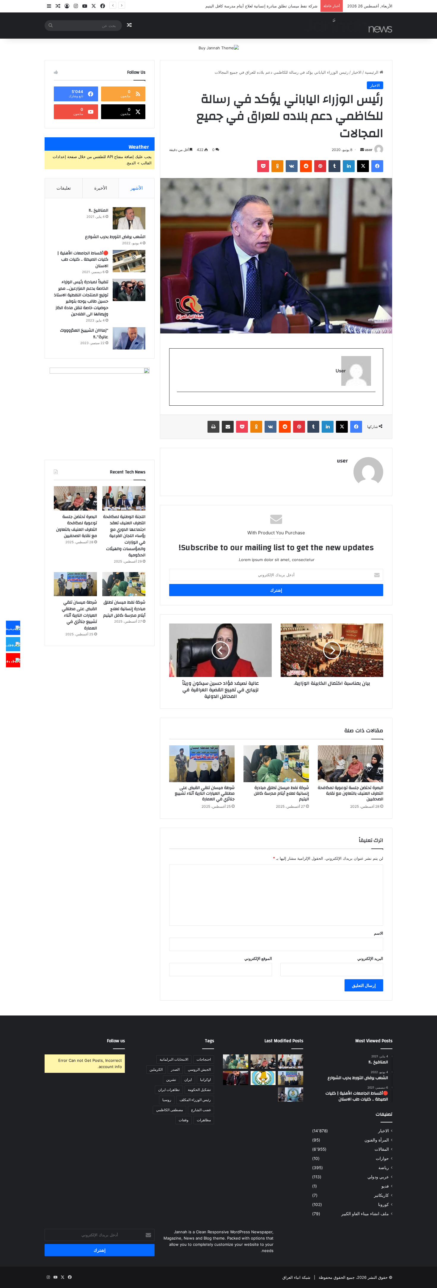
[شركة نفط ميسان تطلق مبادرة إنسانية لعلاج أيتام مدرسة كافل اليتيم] (276, 763)
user (368, 149)
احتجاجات (204, 1059)
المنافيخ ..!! (98, 210)
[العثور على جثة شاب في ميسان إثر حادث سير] (263, 1078)
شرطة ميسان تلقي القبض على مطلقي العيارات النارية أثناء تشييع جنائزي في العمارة (205, 793)
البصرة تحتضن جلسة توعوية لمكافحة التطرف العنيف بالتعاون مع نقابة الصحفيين (350, 793)
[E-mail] (372, 401)
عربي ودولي (378, 1176)
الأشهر (137, 188)
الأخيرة (100, 188)
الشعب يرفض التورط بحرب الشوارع (115, 237)
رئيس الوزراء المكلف (195, 1100)
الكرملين (156, 1069)
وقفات (183, 1120)
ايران (188, 1079)
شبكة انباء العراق (296, 1277)
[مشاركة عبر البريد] (228, 427)
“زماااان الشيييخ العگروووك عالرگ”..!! (84, 334)
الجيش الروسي (199, 1069)
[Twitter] (13, 644)
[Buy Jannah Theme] (219, 47)
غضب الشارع (201, 1110)
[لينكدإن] (349, 166)
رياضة (383, 1167)
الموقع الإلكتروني (258, 958)
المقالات (382, 1149)
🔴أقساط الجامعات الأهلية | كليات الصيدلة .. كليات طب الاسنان (82, 259)
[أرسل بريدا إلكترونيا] (362, 149)
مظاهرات (204, 1120)
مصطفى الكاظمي (169, 1110)
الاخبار (356, 72)
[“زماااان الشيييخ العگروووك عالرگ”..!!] (129, 338)
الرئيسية (372, 72)
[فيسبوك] (377, 166)
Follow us (116, 1041)
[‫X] (363, 166)
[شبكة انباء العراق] (348, 25)
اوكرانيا (205, 1079)
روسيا (166, 1100)
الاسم (378, 933)
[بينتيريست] (320, 166)
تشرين (171, 1079)
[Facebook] (13, 628)
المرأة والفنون (376, 1140)
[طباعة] (213, 427)
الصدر (175, 1069)
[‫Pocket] (263, 166)
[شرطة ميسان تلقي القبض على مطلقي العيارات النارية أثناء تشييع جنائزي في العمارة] (202, 763)
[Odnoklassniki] (277, 166)
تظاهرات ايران (169, 1089)
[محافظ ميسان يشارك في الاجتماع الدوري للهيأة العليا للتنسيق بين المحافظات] (235, 1078)
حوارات (382, 1158)
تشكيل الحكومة (199, 1089)
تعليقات (63, 188)
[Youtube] (13, 660)
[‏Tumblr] (334, 166)
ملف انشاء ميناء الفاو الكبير (365, 1213)
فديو (385, 1186)
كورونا (383, 1204)
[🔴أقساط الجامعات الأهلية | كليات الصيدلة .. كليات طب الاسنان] (129, 261)
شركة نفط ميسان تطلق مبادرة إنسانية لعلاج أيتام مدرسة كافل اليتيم (281, 793)
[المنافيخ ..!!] (129, 218)
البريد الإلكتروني (370, 958)
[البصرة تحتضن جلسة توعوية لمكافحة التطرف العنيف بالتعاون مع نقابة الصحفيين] (350, 763)
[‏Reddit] (306, 166)
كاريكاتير (381, 1195)
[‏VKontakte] (292, 166)
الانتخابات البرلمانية (174, 1059)
